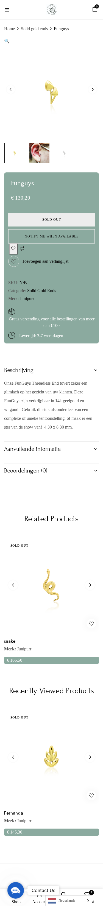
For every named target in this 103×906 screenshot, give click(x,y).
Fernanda (13, 813)
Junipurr (27, 298)
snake (9, 641)
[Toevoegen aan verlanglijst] (13, 249)
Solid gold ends (34, 28)
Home (9, 28)
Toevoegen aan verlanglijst (45, 261)
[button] (95, 9)
